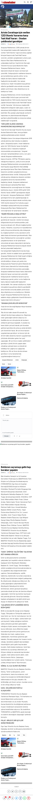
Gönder (6, 436)
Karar (3, 364)
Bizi (10, 735)
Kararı (9, 364)
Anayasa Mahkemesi (7, 360)
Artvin (17, 360)
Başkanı (4, 735)
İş (14, 735)
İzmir (18, 735)
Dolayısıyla (24, 360)
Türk (24, 735)
